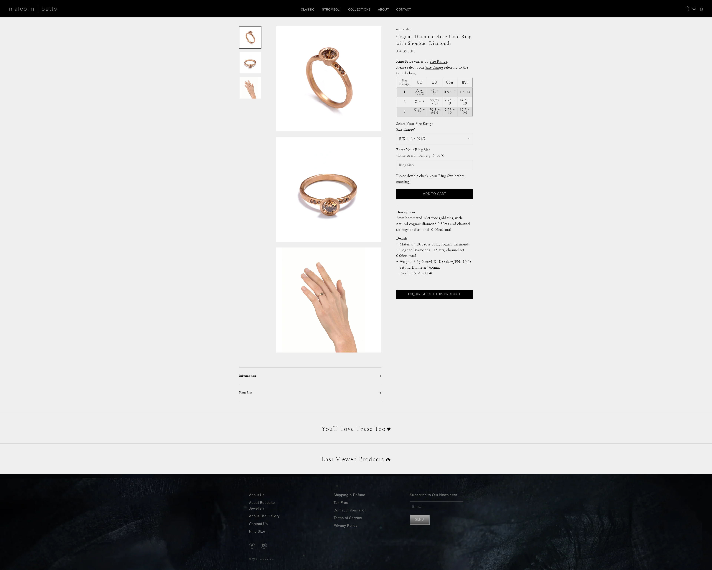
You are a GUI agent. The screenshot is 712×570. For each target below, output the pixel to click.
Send (419, 519)
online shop (404, 29)
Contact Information (350, 509)
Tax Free (341, 502)
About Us (257, 494)
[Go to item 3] (250, 88)
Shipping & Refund (349, 494)
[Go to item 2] (250, 62)
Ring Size (257, 531)
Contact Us (258, 523)
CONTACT (403, 9)
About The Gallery (264, 515)
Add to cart (434, 194)
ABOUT (383, 9)
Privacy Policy (345, 525)
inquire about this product (434, 294)
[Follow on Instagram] (264, 546)
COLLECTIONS (359, 9)
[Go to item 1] (250, 37)
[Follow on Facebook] (252, 546)
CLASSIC (308, 9)
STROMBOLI (331, 9)
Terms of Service (348, 517)
